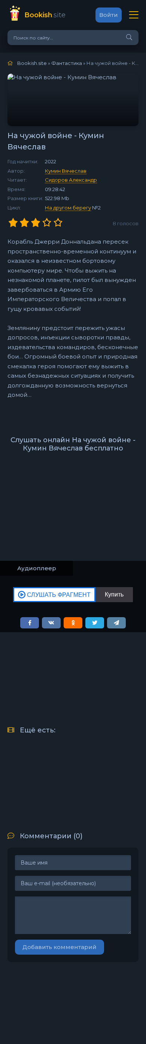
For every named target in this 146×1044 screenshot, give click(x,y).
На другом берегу (68, 208)
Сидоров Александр (71, 180)
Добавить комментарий (59, 947)
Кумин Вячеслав (65, 171)
